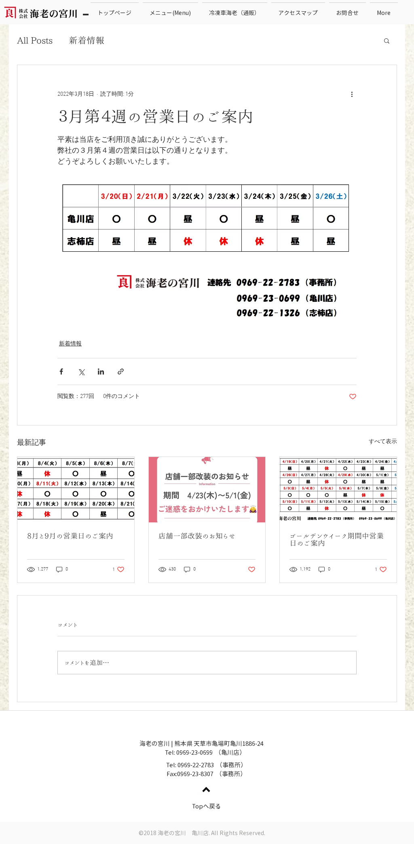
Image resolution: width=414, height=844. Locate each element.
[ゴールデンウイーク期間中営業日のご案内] (338, 489)
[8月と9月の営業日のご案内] (75, 489)
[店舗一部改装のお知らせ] (207, 489)
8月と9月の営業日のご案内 (70, 535)
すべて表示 (383, 441)
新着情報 (86, 40)
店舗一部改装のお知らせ (197, 535)
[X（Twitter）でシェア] (81, 371)
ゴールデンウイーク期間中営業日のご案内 (336, 539)
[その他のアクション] (352, 94)
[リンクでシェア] (121, 371)
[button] (387, 40)
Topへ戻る (206, 806)
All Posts (35, 40)
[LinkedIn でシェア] (101, 371)
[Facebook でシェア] (61, 371)
